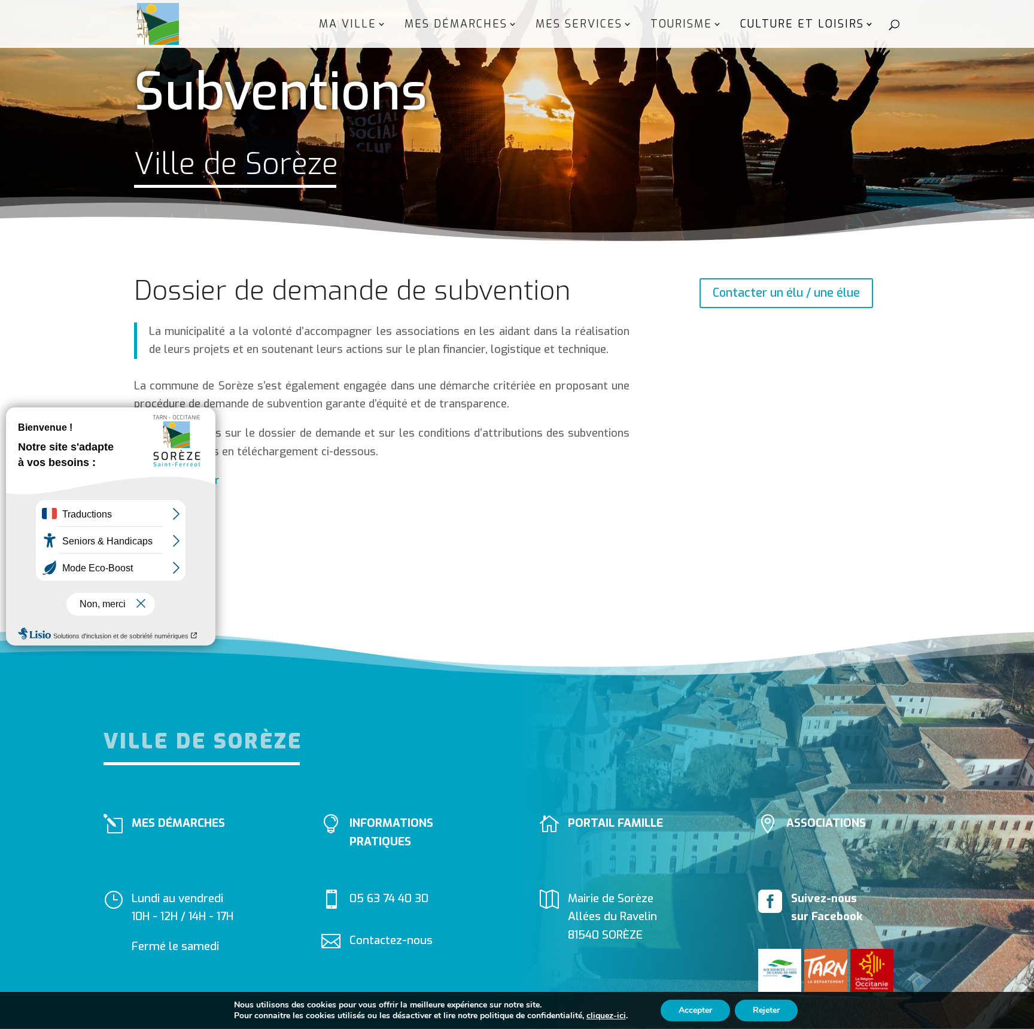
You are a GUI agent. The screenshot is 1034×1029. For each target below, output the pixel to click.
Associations (826, 822)
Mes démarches (456, 25)
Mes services (579, 25)
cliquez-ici (606, 1015)
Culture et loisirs (802, 25)
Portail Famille (615, 822)
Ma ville (347, 25)
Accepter (695, 1010)
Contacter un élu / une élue (786, 293)
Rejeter (766, 1010)
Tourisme (681, 25)
